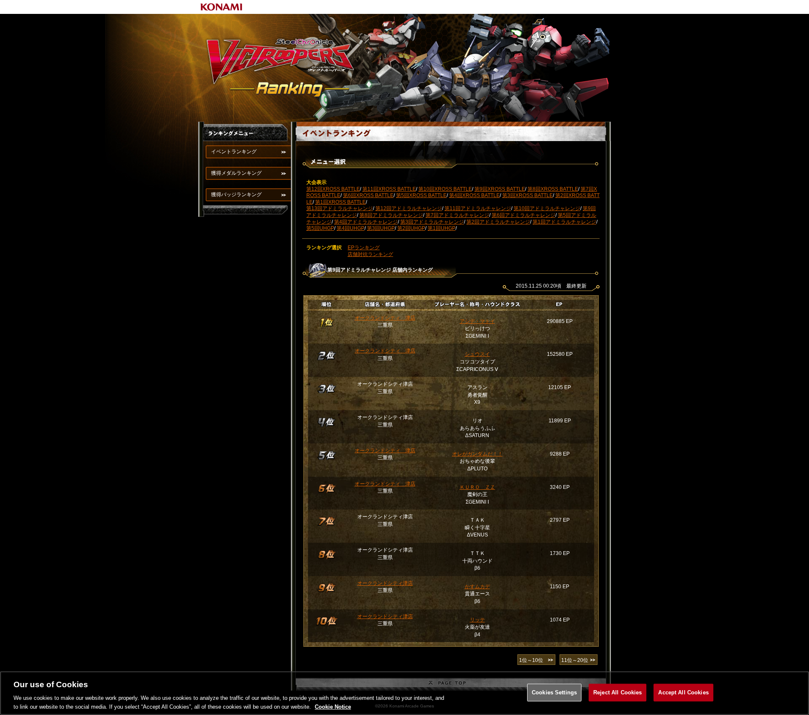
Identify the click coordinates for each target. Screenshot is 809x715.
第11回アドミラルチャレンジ (478, 208)
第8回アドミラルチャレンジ (391, 215)
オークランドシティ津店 (385, 583)
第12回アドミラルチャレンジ (408, 208)
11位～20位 (574, 660)
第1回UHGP (441, 228)
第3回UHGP (381, 228)
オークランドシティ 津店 (385, 318)
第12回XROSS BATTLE (333, 189)
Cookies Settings (554, 692)
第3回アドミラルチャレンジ (432, 222)
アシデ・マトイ (477, 321)
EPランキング (364, 248)
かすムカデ (477, 587)
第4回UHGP (350, 228)
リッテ (477, 620)
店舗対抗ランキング (370, 254)
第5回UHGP (320, 228)
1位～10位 (531, 660)
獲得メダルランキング (236, 173)
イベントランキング (234, 152)
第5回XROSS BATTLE (421, 195)
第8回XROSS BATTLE (553, 189)
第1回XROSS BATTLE (340, 202)
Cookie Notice (333, 706)
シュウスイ (477, 354)
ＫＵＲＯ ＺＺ (477, 487)
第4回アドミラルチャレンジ (366, 222)
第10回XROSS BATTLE (445, 189)
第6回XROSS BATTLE (368, 195)
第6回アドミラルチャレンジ (523, 215)
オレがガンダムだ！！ (477, 454)
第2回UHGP (411, 228)
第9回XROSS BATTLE (499, 189)
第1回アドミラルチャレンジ (564, 222)
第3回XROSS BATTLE (527, 195)
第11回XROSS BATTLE (389, 189)
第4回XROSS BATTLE (474, 195)
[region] (404, 693)
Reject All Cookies (617, 692)
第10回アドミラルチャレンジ (547, 208)
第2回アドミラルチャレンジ (498, 222)
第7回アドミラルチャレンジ (457, 215)
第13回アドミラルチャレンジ (339, 208)
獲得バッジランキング (236, 194)
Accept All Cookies (683, 692)
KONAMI (222, 7)
